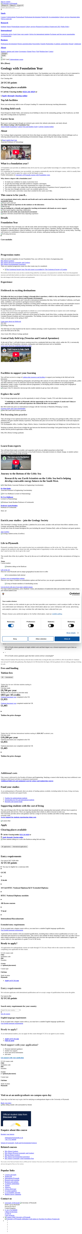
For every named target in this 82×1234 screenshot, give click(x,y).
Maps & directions (11, 1212)
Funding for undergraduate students (16, 798)
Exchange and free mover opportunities (62, 34)
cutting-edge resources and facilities (34, 377)
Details (7, 127)
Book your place (6, 1103)
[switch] (31, 625)
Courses (3, 17)
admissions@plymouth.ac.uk (14, 1138)
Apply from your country (21, 34)
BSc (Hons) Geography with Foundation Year (19, 1158)
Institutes (3, 26)
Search (5, 5)
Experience (13, 127)
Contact (50, 51)
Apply (36, 127)
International (6, 30)
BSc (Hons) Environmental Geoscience (13, 264)
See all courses (5, 1014)
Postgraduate (20, 17)
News (34, 51)
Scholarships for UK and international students (19, 800)
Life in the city (5, 570)
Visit (37, 51)
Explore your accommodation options (12, 578)
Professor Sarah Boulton (9, 505)
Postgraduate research (18, 26)
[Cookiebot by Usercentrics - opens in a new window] (71, 593)
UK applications (6, 846)
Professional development (33, 17)
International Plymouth (12, 1178)
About (3, 48)
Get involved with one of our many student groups (17, 587)
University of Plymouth (12, 1203)
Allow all (67, 639)
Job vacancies (9, 1215)
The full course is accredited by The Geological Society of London (45, 269)
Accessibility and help (12, 1192)
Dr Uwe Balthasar (7, 497)
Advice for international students (39, 34)
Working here (43, 51)
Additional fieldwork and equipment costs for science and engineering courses (27, 781)
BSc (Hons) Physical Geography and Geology (15, 262)
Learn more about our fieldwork (11, 321)
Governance (22, 51)
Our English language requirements (12, 930)
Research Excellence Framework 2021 (48, 26)
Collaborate (77, 44)
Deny (15, 639)
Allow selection (41, 639)
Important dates (75, 17)
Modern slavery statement (13, 1194)
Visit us (8, 1213)
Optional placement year (8, 697)
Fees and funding (28, 127)
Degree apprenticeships (24, 44)
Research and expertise (12, 1180)
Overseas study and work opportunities (13, 408)
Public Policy (65, 26)
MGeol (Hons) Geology (12, 1155)
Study (3, 13)
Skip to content (5, 1)
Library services (65, 17)
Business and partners (11, 1182)
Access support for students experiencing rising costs (18, 817)
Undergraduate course (16, 59)
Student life (44, 17)
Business (4, 40)
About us (8, 1187)
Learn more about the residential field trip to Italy (16, 346)
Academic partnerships (61, 44)
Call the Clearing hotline (46, 127)
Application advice (7, 34)
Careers (20, 127)
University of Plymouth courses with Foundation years (33, 175)
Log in (20, 5)
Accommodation (54, 17)
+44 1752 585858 (10, 1139)
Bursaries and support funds (13, 801)
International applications (20, 846)
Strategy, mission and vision (9, 51)
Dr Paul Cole (13, 140)
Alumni (29, 51)
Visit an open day (6, 19)
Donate (71, 44)
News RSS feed (10, 1189)
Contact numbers (11, 1191)
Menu (12, 5)
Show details (71, 633)
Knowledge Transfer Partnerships (43, 44)
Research (4, 23)
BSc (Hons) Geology (7, 261)
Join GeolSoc (5, 532)
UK (2, 677)
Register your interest (7, 1134)
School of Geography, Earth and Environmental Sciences (19, 1143)
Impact (9, 26)
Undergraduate (11, 17)
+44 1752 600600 (11, 1210)
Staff (3, 55)
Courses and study (10, 1175)
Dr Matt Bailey (6, 488)
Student (4, 53)
